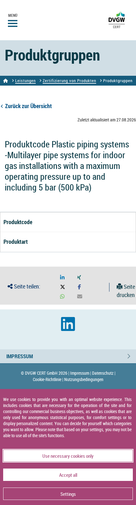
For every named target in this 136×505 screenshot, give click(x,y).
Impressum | (80, 373)
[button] (62, 278)
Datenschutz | (103, 373)
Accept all (68, 475)
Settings (68, 494)
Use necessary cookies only (68, 456)
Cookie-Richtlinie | (48, 379)
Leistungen (25, 80)
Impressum (19, 356)
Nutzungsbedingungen (83, 379)
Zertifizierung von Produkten (69, 80)
